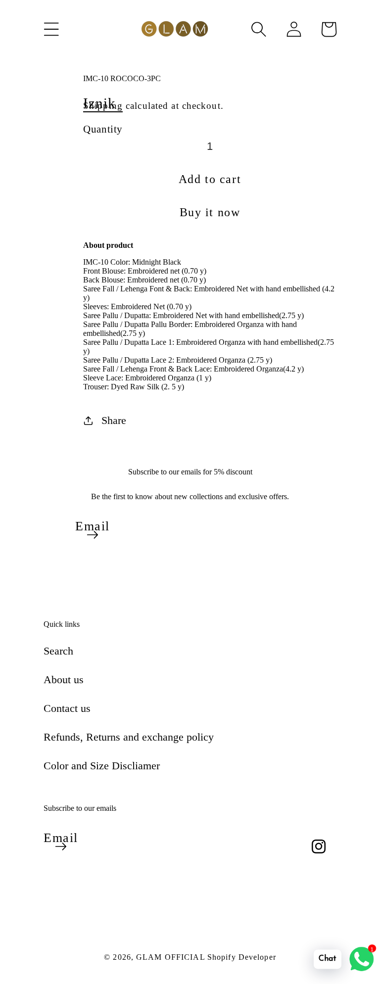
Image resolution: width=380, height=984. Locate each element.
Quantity (103, 129)
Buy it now (210, 212)
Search (58, 651)
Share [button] (113, 420)
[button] (51, 29)
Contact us (67, 708)
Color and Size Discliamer (102, 765)
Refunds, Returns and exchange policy (129, 737)
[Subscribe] (92, 535)
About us (64, 679)
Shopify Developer (241, 957)
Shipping (103, 105)
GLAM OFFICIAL (171, 957)
